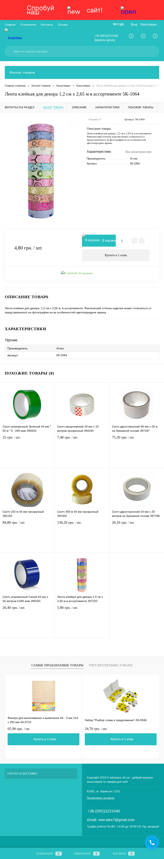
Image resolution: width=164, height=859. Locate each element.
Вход (134, 24)
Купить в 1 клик (116, 255)
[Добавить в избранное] (72, 121)
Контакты (47, 24)
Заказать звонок (104, 39)
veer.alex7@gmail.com (116, 820)
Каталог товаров (22, 72)
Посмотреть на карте (100, 797)
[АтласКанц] (26, 37)
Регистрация (148, 24)
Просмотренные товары (111, 665)
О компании (28, 24)
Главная (10, 24)
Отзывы (63, 24)
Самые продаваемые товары (57, 665)
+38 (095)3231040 (106, 35)
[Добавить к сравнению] (72, 129)
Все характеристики (138, 151)
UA (122, 24)
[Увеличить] (41, 171)
